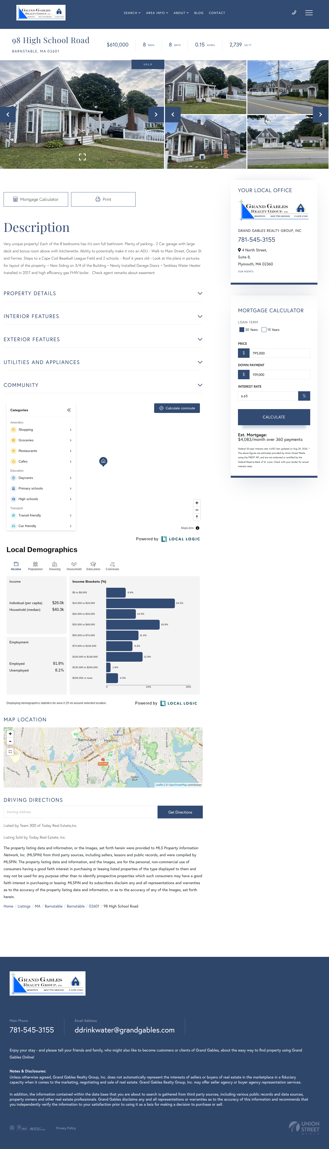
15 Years (273, 329)
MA (37, 906)
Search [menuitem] (130, 13)
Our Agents (245, 271)
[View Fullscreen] (10, 751)
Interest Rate (249, 386)
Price (242, 343)
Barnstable (54, 906)
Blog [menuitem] (199, 13)
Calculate (274, 416)
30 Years (251, 329)
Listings (24, 906)
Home (8, 906)
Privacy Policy (66, 1128)
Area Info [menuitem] (155, 13)
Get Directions (180, 812)
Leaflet (160, 785)
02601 (94, 906)
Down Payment (251, 365)
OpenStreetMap (178, 785)
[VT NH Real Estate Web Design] (304, 1128)
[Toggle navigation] (309, 12)
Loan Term (248, 322)
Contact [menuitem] (217, 13)
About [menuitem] (179, 13)
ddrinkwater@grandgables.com (125, 1030)
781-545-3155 (256, 239)
